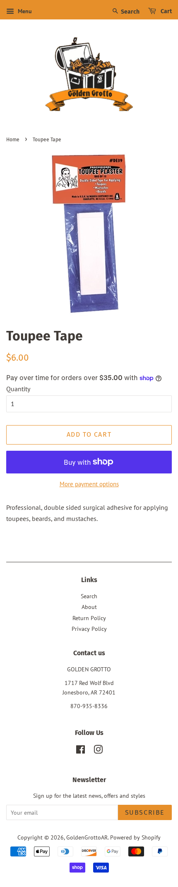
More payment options (89, 484)
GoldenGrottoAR (87, 837)
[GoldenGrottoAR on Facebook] (80, 751)
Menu (24, 11)
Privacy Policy (89, 629)
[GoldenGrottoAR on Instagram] (98, 751)
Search (130, 11)
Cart (165, 11)
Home (12, 140)
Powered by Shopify (135, 837)
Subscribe (145, 812)
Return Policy (89, 618)
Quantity (18, 389)
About (89, 607)
